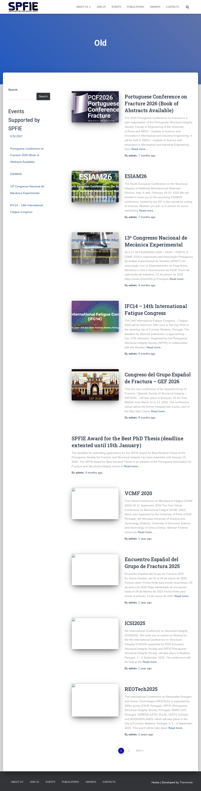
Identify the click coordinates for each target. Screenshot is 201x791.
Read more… (139, 149)
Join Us (101, 7)
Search (12, 89)
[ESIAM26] (95, 186)
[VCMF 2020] (95, 503)
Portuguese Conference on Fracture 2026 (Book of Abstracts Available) (27, 155)
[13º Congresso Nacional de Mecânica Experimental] (95, 248)
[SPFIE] (23, 7)
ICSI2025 (135, 623)
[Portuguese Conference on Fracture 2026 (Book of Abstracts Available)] (95, 107)
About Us (82, 7)
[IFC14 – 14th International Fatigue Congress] (95, 316)
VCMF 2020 (138, 493)
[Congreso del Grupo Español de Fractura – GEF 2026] (95, 385)
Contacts (172, 7)
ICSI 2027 (16, 136)
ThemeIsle (186, 782)
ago (146, 155)
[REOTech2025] (95, 700)
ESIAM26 (16, 174)
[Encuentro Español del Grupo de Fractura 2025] (95, 569)
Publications (135, 7)
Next (139, 750)
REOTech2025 (141, 689)
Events (116, 7)
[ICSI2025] (95, 633)
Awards (155, 7)
